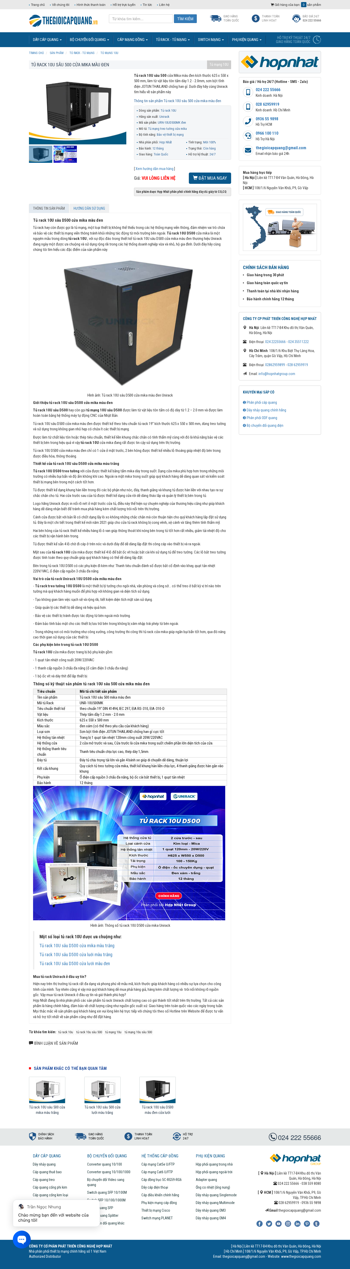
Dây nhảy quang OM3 (211, 1210)
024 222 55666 (268, 89)
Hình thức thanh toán (91, 4)
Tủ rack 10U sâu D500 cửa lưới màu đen (74, 963)
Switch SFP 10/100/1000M (106, 1200)
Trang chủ (38, 4)
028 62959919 (267, 104)
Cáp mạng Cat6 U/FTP (157, 1172)
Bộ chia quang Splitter (102, 1215)
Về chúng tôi (60, 4)
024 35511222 (298, 342)
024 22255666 (275, 342)
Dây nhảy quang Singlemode (216, 1195)
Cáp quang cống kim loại (50, 1195)
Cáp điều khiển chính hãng (160, 1195)
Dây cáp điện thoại (154, 1187)
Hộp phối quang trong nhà (214, 1164)
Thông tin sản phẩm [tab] (49, 208)
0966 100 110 (267, 133)
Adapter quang (206, 1180)
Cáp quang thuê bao (47, 1172)
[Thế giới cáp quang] (63, 20)
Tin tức (147, 4)
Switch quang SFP (100, 1208)
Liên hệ (164, 4)
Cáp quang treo (44, 1180)
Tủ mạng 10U (219, 64)
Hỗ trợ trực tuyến (124, 4)
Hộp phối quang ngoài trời (214, 1172)
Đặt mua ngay (212, 178)
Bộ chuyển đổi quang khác (106, 1223)
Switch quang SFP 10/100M (107, 1192)
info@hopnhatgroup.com (277, 374)
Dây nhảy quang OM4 (211, 1218)
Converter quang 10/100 (104, 1164)
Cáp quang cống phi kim (50, 1187)
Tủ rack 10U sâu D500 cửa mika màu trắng (77, 945)
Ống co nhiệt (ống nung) (213, 1187)
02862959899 (275, 365)
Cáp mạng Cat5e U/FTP (158, 1164)
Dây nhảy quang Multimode (215, 1203)
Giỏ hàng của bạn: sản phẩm (297, 4)
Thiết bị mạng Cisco (155, 1210)
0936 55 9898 (267, 118)
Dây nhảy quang (44, 1164)
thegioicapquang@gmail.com (281, 147)
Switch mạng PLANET (157, 1218)
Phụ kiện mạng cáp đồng (159, 1203)
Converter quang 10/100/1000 (108, 1172)
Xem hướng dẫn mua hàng (154, 169)
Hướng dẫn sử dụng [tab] (89, 208)
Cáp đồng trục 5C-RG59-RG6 (161, 1180)
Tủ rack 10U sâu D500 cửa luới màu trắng (75, 954)
